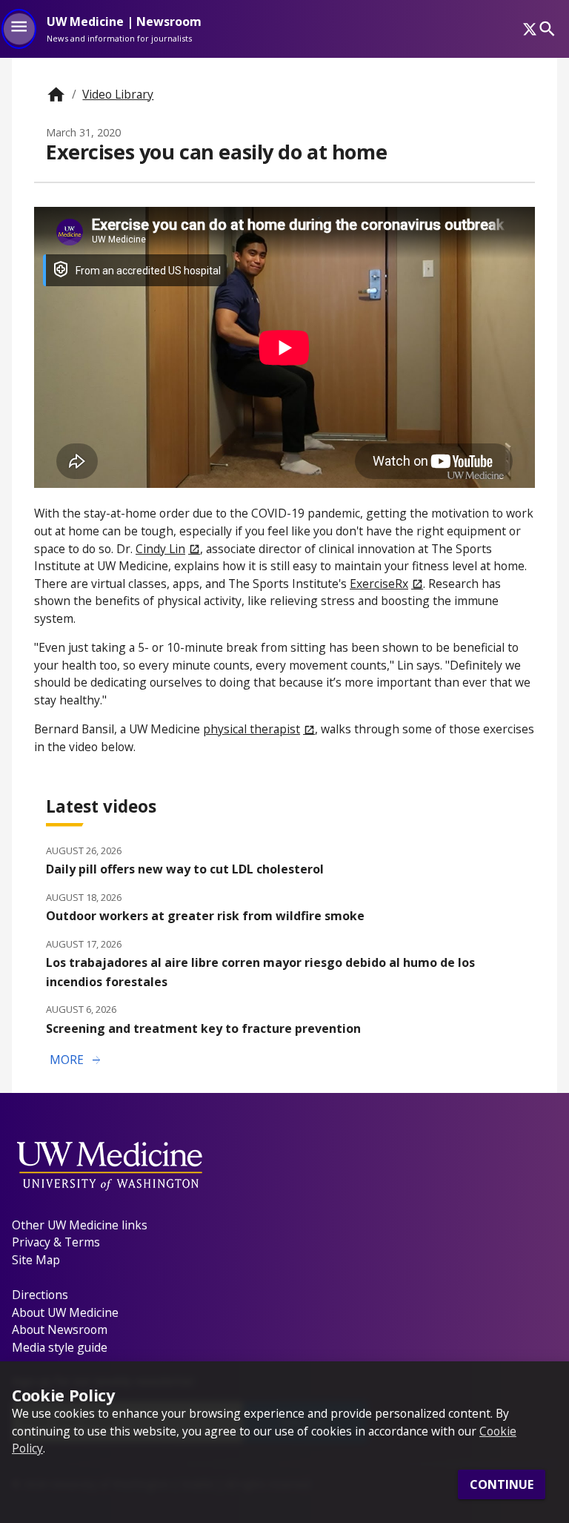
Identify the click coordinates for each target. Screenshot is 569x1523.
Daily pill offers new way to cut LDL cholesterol (185, 869)
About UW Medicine (65, 1312)
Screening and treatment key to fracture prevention (203, 1028)
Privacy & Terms (56, 1242)
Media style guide (59, 1347)
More (76, 1060)
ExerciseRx (379, 583)
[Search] (547, 28)
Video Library (117, 94)
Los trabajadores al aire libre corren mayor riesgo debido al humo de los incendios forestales (260, 971)
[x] (529, 29)
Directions (40, 1294)
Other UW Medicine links (79, 1225)
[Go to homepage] (56, 95)
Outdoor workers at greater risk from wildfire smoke (205, 916)
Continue (501, 1484)
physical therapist (251, 729)
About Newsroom (59, 1329)
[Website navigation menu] (19, 28)
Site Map (36, 1260)
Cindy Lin (160, 549)
